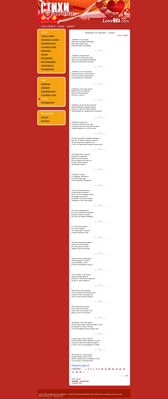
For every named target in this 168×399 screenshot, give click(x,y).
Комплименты (47, 65)
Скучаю (44, 54)
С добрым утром (48, 47)
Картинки (45, 121)
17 (73, 372)
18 (77, 372)
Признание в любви (50, 40)
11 (106, 369)
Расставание (46, 58)
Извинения (46, 51)
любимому (84, 381)
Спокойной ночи (48, 43)
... (85, 369)
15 (120, 369)
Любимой (45, 88)
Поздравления (47, 69)
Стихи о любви (47, 36)
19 (80, 372)
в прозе (119, 35)
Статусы (45, 117)
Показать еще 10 (80, 365)
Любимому (46, 84)
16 (124, 369)
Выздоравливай (48, 62)
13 (113, 369)
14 (117, 369)
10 (102, 369)
